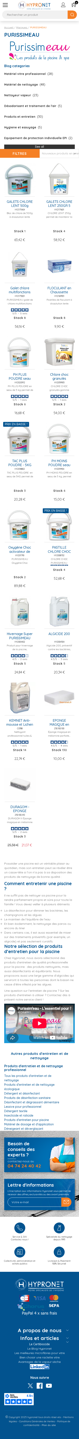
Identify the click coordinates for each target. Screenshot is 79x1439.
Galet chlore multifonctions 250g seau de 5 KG (20, 290)
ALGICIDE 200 (59, 634)
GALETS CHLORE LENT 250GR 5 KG (59, 204)
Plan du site (49, 1425)
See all (39, 147)
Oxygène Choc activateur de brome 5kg (19, 549)
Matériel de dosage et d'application (29, 1124)
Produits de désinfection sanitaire (27, 1098)
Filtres (20, 153)
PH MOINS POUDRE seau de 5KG (59, 463)
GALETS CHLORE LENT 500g (20, 204)
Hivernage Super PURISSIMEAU (20, 636)
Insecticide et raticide (18, 1115)
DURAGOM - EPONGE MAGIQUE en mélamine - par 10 (19, 809)
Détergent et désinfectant (22, 1093)
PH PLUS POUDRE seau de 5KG (20, 377)
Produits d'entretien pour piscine (26, 1120)
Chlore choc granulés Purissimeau (59, 377)
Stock (19, 231)
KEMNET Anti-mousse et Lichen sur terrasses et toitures (19, 723)
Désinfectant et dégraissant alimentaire (31, 1102)
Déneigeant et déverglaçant (23, 1129)
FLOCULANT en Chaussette (59, 290)
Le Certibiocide (39, 1344)
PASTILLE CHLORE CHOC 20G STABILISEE (59, 549)
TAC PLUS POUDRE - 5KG (19, 463)
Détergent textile (15, 1111)
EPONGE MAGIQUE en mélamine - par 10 (59, 723)
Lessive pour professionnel (22, 1107)
